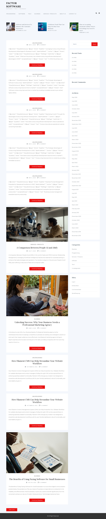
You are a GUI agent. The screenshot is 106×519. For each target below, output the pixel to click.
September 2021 (76, 185)
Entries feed (75, 285)
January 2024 (75, 116)
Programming (10, 13)
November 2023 (76, 120)
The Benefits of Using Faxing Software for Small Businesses (37, 479)
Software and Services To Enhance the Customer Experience (24, 26)
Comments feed (76, 289)
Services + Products (50, 13)
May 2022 (74, 158)
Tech (29, 13)
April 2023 (74, 135)
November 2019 (76, 235)
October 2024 (76, 109)
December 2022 (76, 143)
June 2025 (75, 105)
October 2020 (76, 220)
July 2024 (74, 112)
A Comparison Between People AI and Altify (37, 247)
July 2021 (74, 193)
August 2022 (75, 151)
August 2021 (75, 189)
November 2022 (76, 147)
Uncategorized (37, 43)
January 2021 (75, 212)
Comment (43, 44)
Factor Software (13, 5)
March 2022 (75, 166)
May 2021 (74, 197)
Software (22, 13)
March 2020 (75, 228)
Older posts (12, 509)
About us (63, 13)
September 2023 (76, 124)
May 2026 (74, 97)
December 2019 (76, 231)
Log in (73, 282)
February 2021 (76, 208)
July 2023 (74, 128)
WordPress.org (76, 293)
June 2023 (75, 132)
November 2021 (76, 178)
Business (37, 13)
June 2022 (75, 155)
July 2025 (74, 101)
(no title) (74, 57)
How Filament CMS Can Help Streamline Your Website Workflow (37, 362)
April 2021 (74, 201)
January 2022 (75, 170)
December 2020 (76, 216)
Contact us (72, 13)
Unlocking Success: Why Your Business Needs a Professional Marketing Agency (37, 323)
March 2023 (75, 139)
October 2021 (75, 181)
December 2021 (76, 174)
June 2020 (75, 224)
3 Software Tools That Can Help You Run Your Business (56, 26)
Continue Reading (37, 65)
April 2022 (74, 162)
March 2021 (75, 205)
